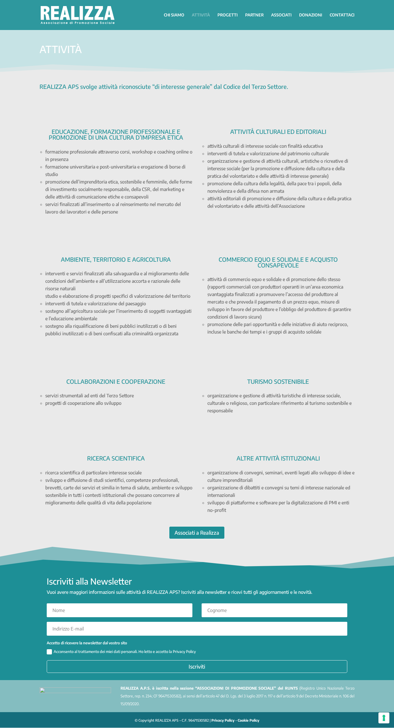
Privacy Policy (222, 720)
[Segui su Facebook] (348, 719)
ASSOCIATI (281, 15)
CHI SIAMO (174, 15)
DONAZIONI (310, 15)
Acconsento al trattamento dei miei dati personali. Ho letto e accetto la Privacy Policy (125, 651)
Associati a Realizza (197, 532)
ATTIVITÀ (201, 15)
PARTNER (254, 15)
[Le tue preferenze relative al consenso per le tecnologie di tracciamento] (383, 717)
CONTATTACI (342, 15)
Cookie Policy (248, 720)
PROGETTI (227, 15)
